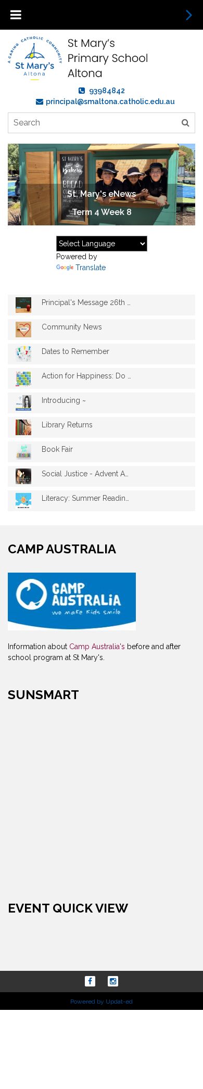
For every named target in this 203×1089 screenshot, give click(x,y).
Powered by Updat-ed (101, 1001)
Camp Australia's (98, 646)
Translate (90, 267)
